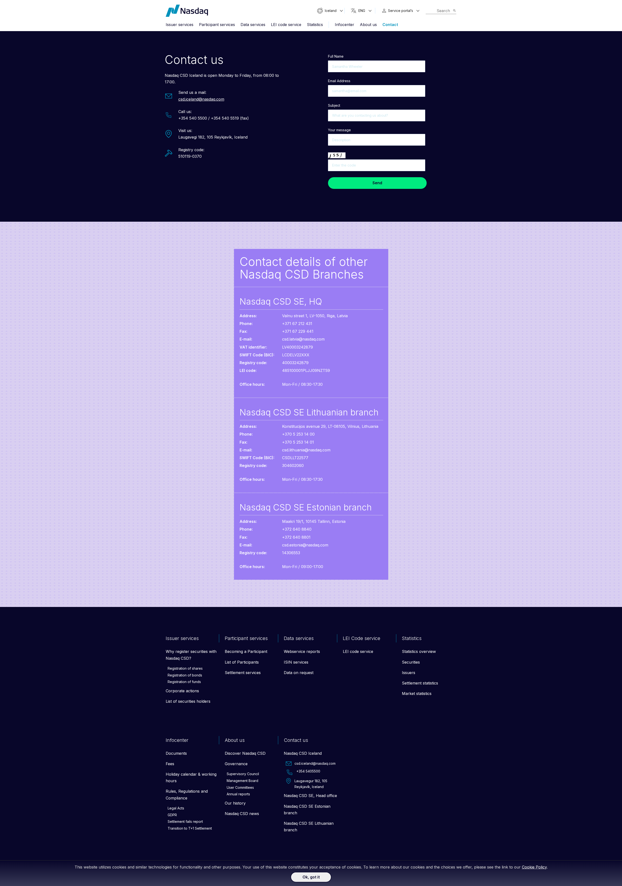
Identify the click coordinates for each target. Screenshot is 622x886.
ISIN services (296, 662)
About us (368, 24)
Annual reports (238, 794)
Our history (235, 803)
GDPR (172, 815)
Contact (390, 24)
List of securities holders (188, 701)
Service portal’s (400, 11)
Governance (236, 763)
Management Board (242, 781)
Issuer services (179, 24)
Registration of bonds (185, 675)
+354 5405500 (308, 771)
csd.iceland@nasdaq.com (201, 99)
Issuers (408, 672)
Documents (176, 753)
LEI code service (286, 24)
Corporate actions (182, 690)
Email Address (339, 81)
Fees (170, 763)
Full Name (336, 56)
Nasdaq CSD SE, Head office (310, 795)
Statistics (315, 24)
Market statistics (417, 693)
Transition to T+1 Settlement (190, 828)
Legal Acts (176, 808)
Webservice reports (302, 651)
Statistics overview (419, 651)
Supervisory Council (243, 774)
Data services (253, 24)
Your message (339, 130)
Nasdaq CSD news (242, 813)
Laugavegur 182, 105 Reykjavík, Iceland (310, 784)
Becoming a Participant (246, 651)
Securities (411, 662)
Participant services (217, 24)
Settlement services (243, 672)
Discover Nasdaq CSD (245, 753)
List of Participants (242, 662)
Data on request (298, 672)
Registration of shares (185, 668)
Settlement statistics (420, 683)
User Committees (240, 787)
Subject (334, 105)
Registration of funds (184, 682)
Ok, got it (311, 877)
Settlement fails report (185, 821)
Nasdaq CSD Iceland (303, 753)
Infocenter (344, 24)
